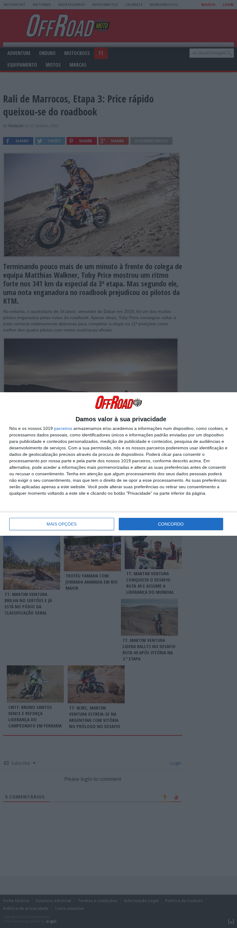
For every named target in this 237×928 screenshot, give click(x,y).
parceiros (63, 428)
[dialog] (118, 463)
